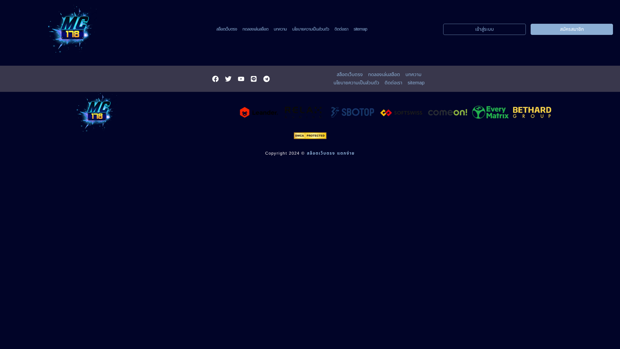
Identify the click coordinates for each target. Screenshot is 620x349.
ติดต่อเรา (341, 29)
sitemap (360, 29)
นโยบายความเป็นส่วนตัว (310, 29)
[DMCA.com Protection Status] (310, 137)
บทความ (280, 29)
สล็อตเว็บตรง (226, 29)
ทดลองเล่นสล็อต (255, 29)
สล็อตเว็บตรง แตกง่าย (331, 153)
